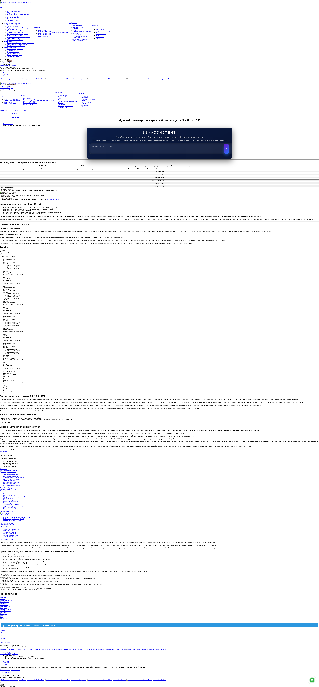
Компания (95, 25)
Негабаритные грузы (13, 20)
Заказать (3, 630)
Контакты (66, 32)
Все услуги (3, 469)
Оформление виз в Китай (15, 40)
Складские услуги (12, 50)
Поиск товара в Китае (13, 38)
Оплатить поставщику (159, 177)
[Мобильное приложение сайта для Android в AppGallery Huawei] (149, 79)
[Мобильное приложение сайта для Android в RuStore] (106, 79)
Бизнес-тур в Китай (159, 186)
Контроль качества (159, 183)
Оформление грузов (10, 47)
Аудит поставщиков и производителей (18, 37)
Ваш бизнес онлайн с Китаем (16, 46)
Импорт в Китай (12, 29)
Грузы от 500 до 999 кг (44, 34)
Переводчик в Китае (13, 25)
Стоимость (4, 636)
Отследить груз (77, 25)
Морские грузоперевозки (14, 16)
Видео (3, 638)
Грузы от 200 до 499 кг (44, 33)
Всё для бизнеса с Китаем (12, 23)
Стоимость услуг (101, 34)
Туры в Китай (8, 41)
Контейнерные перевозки (15, 19)
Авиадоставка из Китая (14, 11)
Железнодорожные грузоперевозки (18, 14)
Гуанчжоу (75, 33)
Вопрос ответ (100, 37)
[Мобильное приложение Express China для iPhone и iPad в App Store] (22, 649)
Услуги (2, 7)
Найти (2, 684)
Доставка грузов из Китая (11, 10)
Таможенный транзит (13, 56)
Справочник (76, 37)
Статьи (74, 30)
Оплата (98, 35)
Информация (73, 23)
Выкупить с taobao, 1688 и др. (159, 180)
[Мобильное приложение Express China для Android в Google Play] (65, 649)
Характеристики (6, 633)
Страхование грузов (13, 52)
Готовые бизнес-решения (15, 32)
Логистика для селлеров (79, 39)
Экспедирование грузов (14, 55)
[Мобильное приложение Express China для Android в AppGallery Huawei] (146, 649)
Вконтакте (6, 73)
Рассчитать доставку (159, 171)
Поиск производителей (14, 31)
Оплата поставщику (13, 26)
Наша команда (100, 29)
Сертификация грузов (13, 53)
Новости (75, 28)
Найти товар (159, 174)
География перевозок (102, 31)
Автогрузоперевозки (13, 17)
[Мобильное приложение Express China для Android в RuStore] (106, 649)
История (78, 34)
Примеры (37, 27)
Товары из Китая (77, 40)
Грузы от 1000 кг (43, 36)
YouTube (6, 76)
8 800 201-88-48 (5, 62)
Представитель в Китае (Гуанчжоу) (17, 28)
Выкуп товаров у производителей (17, 34)
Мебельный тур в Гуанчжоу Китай (17, 44)
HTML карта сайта (5, 672)
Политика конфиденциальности (82, 31)
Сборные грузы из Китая (14, 13)
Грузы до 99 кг (42, 30)
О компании (99, 28)
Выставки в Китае (77, 27)
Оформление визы (81, 36)
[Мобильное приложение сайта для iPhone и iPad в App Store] (22, 79)
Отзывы (98, 32)
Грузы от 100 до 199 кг (44, 31)
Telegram (6, 74)
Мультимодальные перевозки (16, 22)
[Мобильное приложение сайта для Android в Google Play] (65, 79)
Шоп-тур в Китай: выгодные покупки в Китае (20, 43)
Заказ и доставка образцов (15, 35)
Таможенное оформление (15, 49)
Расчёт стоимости (57, 32)
